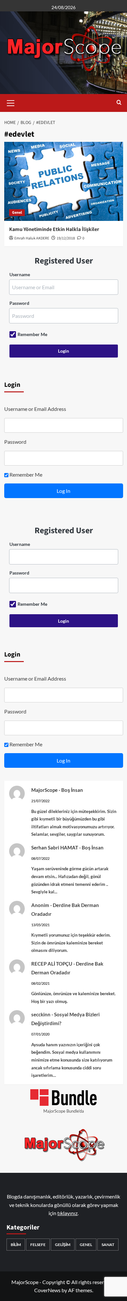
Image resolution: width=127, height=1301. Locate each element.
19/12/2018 (66, 238)
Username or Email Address (35, 409)
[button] (10, 102)
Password (19, 303)
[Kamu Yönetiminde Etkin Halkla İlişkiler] (63, 181)
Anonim (40, 905)
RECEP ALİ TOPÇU (51, 964)
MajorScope (44, 790)
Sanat (108, 1244)
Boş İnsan (72, 790)
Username (19, 274)
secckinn (40, 1014)
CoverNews (47, 1290)
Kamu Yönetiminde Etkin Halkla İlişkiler (54, 229)
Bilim (16, 1244)
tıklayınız (67, 1213)
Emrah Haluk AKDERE (31, 238)
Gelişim (62, 1244)
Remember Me (32, 334)
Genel (17, 212)
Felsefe (38, 1244)
